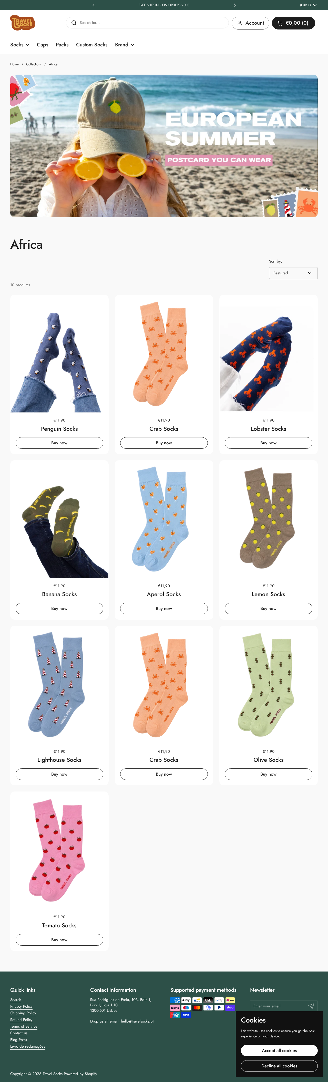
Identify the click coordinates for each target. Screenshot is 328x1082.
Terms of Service (23, 1026)
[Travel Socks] (22, 23)
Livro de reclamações (27, 1046)
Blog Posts (18, 1040)
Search (15, 1000)
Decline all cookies (279, 1066)
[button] (293, 23)
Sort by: (275, 261)
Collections (34, 64)
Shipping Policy (23, 1013)
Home (14, 64)
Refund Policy (21, 1020)
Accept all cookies (279, 1050)
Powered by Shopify (80, 1074)
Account (254, 23)
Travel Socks (53, 1074)
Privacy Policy (21, 1006)
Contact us (18, 1033)
